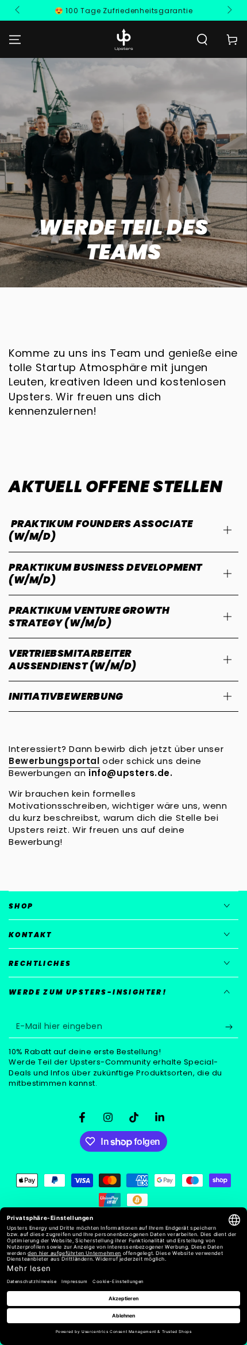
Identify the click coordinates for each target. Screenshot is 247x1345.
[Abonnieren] (231, 1026)
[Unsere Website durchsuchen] (202, 39)
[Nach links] (18, 10)
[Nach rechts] (228, 10)
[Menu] (15, 39)
